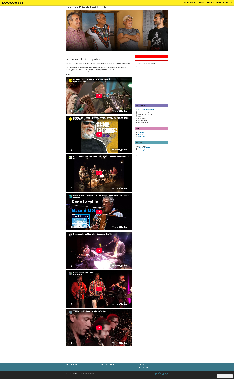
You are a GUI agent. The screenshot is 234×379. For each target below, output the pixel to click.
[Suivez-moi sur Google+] (163, 373)
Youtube (140, 134)
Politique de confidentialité (107, 364)
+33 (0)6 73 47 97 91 (144, 148)
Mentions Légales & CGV (72, 364)
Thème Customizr (93, 376)
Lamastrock (143, 367)
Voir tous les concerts (143, 67)
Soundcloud (141, 136)
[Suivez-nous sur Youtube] (166, 373)
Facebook (141, 132)
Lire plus (70, 74)
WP (75, 376)
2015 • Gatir (141, 111)
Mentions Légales (140, 364)
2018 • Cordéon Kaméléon (146, 109)
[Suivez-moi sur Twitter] (156, 373)
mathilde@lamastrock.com (146, 150)
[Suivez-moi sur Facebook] (159, 373)
